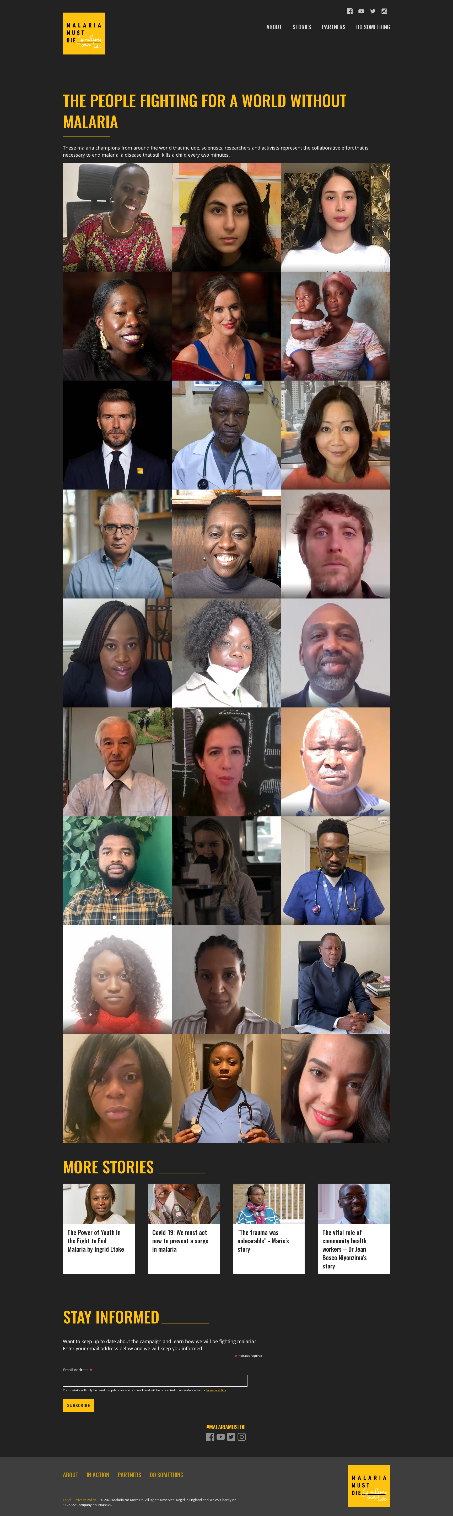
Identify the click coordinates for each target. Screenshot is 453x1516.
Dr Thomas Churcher (335, 533)
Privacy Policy (216, 1390)
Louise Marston (226, 860)
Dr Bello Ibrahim (226, 424)
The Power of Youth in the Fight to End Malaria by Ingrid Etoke (95, 1240)
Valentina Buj (226, 751)
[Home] (369, 1486)
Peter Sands (117, 533)
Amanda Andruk (335, 1083)
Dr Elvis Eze (117, 865)
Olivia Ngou (117, 1078)
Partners (129, 1474)
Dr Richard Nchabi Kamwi (355, 974)
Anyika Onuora (117, 320)
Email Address (78, 1370)
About (70, 1474)
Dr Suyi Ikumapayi (335, 865)
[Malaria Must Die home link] (84, 33)
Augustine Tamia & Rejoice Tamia (335, 326)
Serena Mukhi (226, 211)
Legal (67, 1500)
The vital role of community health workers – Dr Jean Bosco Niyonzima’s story (344, 1249)
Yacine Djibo (226, 969)
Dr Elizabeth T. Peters (232, 1077)
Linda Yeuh (335, 429)
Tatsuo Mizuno (117, 751)
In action (98, 1474)
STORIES (302, 27)
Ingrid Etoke (117, 642)
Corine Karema (117, 206)
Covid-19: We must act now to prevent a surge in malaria (180, 1240)
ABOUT (274, 27)
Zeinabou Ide (117, 974)
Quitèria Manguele (232, 642)
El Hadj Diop (335, 751)
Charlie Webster (226, 315)
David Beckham (117, 429)
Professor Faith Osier (226, 533)
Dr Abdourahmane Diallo (361, 642)
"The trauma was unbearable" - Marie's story (263, 1240)
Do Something (167, 1474)
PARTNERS (334, 27)
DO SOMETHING (373, 27)
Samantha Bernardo (335, 206)
